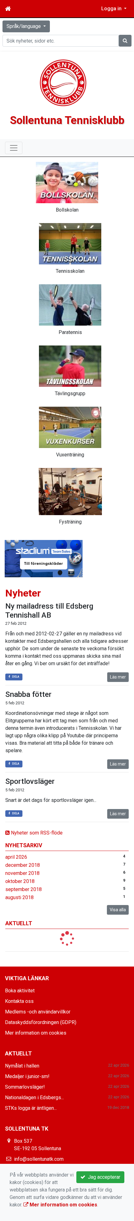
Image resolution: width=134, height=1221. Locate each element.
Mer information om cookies (35, 1033)
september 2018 (23, 889)
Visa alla (118, 909)
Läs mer (118, 677)
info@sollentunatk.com (39, 1159)
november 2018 (22, 873)
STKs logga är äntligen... (31, 1108)
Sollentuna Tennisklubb (67, 120)
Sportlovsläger (30, 781)
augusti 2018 (19, 897)
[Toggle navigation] (13, 148)
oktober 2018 (20, 881)
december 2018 (22, 865)
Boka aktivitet (20, 991)
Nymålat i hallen (22, 1066)
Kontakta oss (19, 1001)
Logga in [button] (112, 8)
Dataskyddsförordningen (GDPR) (40, 1022)
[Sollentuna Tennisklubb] (63, 82)
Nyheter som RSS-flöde (36, 833)
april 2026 (16, 857)
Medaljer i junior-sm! (27, 1076)
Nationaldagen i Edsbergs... (34, 1097)
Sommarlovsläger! (25, 1087)
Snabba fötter (28, 694)
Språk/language (24, 26)
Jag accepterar (102, 1177)
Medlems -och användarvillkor (37, 1012)
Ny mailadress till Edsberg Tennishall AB (49, 611)
